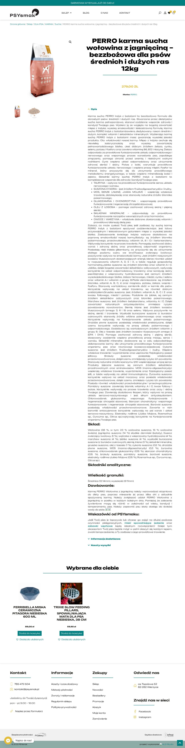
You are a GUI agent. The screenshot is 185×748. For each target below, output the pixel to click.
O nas (104, 13)
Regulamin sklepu (61, 701)
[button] (70, 42)
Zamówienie (99, 718)
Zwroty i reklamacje (63, 695)
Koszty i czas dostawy (64, 684)
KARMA (49, 24)
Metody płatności (61, 690)
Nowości (97, 690)
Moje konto (99, 713)
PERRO (134, 95)
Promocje (98, 701)
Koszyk (96, 707)
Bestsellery (99, 695)
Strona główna (17, 24)
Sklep (65, 13)
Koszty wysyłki (101, 545)
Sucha (58, 24)
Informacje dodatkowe (105, 539)
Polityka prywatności (63, 707)
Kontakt (124, 13)
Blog (86, 13)
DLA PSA (38, 24)
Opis (94, 109)
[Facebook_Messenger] (8, 740)
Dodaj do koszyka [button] (29, 633)
